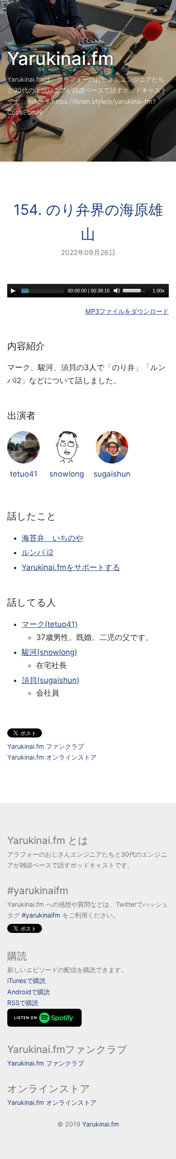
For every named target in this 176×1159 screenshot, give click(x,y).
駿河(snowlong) (49, 652)
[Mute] (116, 290)
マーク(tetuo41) (50, 624)
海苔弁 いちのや (52, 537)
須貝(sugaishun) (50, 680)
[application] (88, 290)
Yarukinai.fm (60, 58)
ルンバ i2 (37, 552)
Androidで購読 (28, 992)
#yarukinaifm (41, 915)
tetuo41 (23, 473)
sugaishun (111, 473)
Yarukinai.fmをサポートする (71, 567)
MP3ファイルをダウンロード (127, 311)
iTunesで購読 (26, 980)
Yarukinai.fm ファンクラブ (45, 746)
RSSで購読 (22, 1002)
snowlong (66, 473)
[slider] (135, 290)
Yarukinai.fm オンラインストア (52, 757)
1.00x (159, 290)
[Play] (13, 290)
